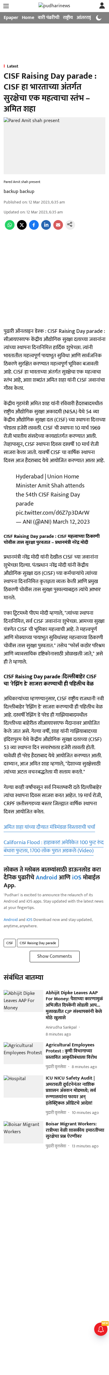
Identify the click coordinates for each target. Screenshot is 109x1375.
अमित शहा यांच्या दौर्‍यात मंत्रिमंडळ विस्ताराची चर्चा (49, 827)
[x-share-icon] (22, 228)
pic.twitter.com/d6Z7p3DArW (52, 513)
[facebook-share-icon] (34, 228)
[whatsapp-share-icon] (10, 228)
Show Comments (54, 956)
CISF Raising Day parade (38, 943)
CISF (9, 943)
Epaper (11, 18)
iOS (76, 877)
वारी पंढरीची (48, 18)
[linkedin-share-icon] (46, 228)
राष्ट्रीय (68, 18)
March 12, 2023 (71, 522)
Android (46, 877)
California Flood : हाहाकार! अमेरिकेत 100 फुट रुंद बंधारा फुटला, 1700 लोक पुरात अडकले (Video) (54, 846)
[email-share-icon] (58, 228)
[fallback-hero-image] (23, 1001)
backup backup (19, 192)
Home (28, 18)
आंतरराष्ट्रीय (86, 18)
